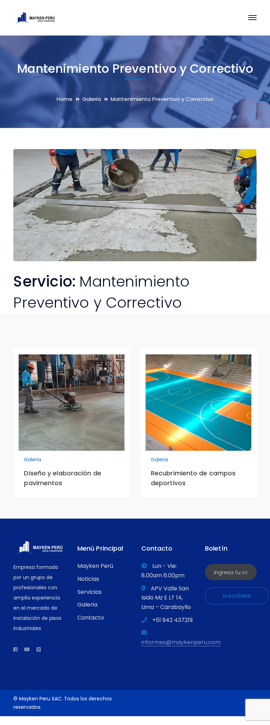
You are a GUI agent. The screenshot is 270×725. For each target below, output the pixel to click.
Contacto (90, 618)
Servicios (89, 592)
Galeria (91, 99)
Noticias (88, 579)
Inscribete (237, 595)
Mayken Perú (95, 566)
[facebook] (15, 649)
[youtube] (27, 649)
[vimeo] (39, 649)
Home (64, 99)
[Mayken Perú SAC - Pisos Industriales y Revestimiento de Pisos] (35, 17)
